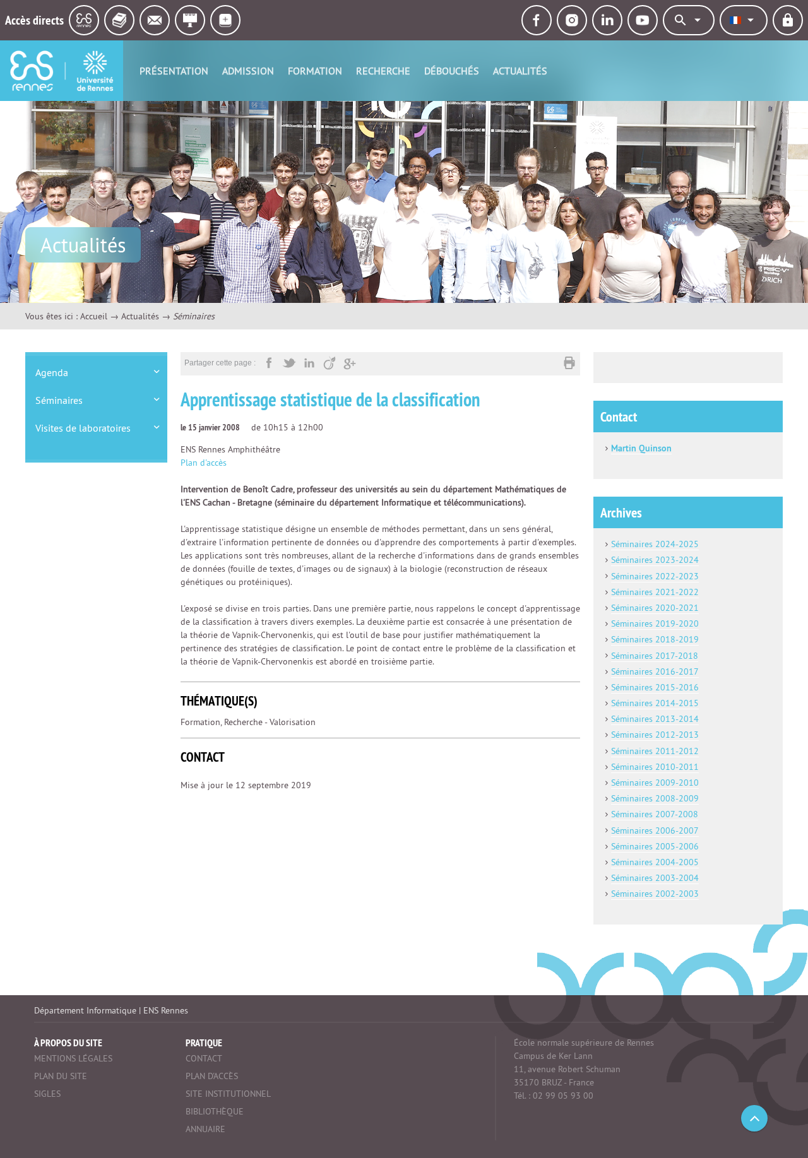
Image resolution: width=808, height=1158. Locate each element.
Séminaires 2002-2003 (655, 893)
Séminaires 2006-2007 (655, 830)
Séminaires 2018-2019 (655, 639)
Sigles (47, 1093)
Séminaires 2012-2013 (655, 734)
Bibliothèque (215, 1111)
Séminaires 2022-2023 (655, 576)
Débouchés (451, 70)
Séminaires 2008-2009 (655, 798)
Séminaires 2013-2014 (655, 718)
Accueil (93, 316)
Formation (315, 70)
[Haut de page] (754, 1118)
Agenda (51, 372)
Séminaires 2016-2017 (655, 671)
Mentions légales (73, 1058)
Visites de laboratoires (83, 428)
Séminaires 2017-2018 (654, 655)
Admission (248, 70)
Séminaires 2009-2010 (655, 782)
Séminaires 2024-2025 (655, 544)
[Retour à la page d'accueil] (61, 70)
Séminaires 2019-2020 (655, 623)
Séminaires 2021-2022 (655, 592)
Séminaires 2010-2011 (655, 766)
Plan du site (60, 1076)
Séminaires (59, 400)
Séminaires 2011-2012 (655, 751)
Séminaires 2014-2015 (655, 703)
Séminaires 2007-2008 (654, 814)
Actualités (520, 70)
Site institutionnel (228, 1093)
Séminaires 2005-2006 (655, 846)
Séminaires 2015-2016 (655, 687)
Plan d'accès (204, 462)
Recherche (383, 70)
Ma (616, 448)
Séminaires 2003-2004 (655, 877)
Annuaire (205, 1129)
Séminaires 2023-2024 (655, 559)
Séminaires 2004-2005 (655, 862)
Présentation (174, 70)
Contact (204, 1058)
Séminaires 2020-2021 (655, 607)
